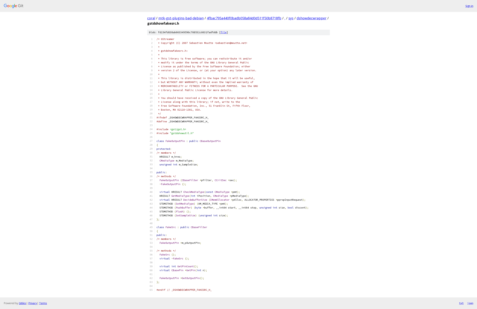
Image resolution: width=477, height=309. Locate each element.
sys (290, 18)
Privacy (32, 303)
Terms (43, 303)
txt (461, 303)
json (470, 303)
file (224, 32)
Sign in (469, 6)
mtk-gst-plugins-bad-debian (181, 18)
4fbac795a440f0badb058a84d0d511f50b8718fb (244, 18)
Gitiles (22, 303)
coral (151, 18)
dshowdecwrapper (311, 18)
